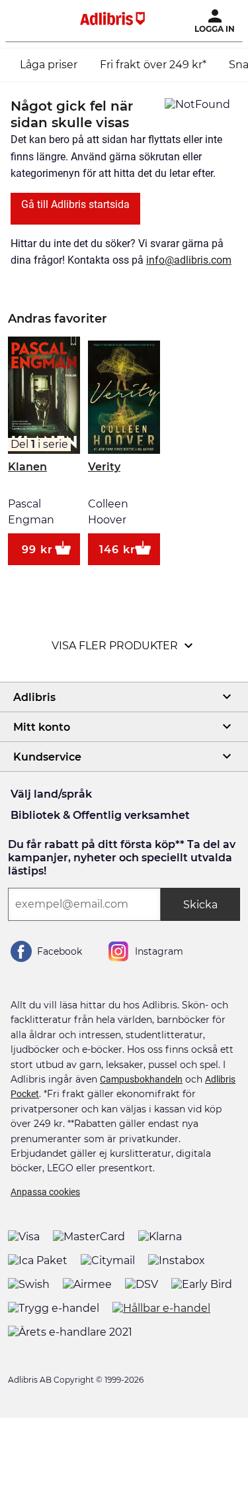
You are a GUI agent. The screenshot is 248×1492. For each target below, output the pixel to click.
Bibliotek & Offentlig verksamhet (100, 815)
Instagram (159, 951)
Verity (104, 466)
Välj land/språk (51, 794)
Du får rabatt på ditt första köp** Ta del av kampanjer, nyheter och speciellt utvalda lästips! (121, 857)
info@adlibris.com (188, 260)
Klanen (27, 466)
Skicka (200, 904)
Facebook (59, 951)
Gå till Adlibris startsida (75, 204)
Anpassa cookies (45, 1192)
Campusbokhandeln (141, 1079)
